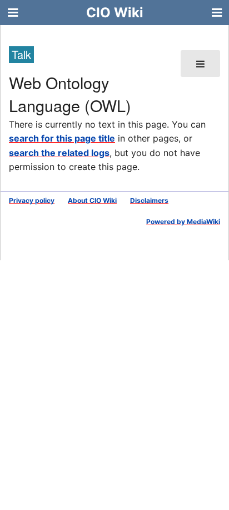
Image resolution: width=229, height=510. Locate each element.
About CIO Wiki (92, 200)
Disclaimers (149, 200)
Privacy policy (31, 200)
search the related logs (59, 152)
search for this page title (62, 138)
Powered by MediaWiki (183, 221)
